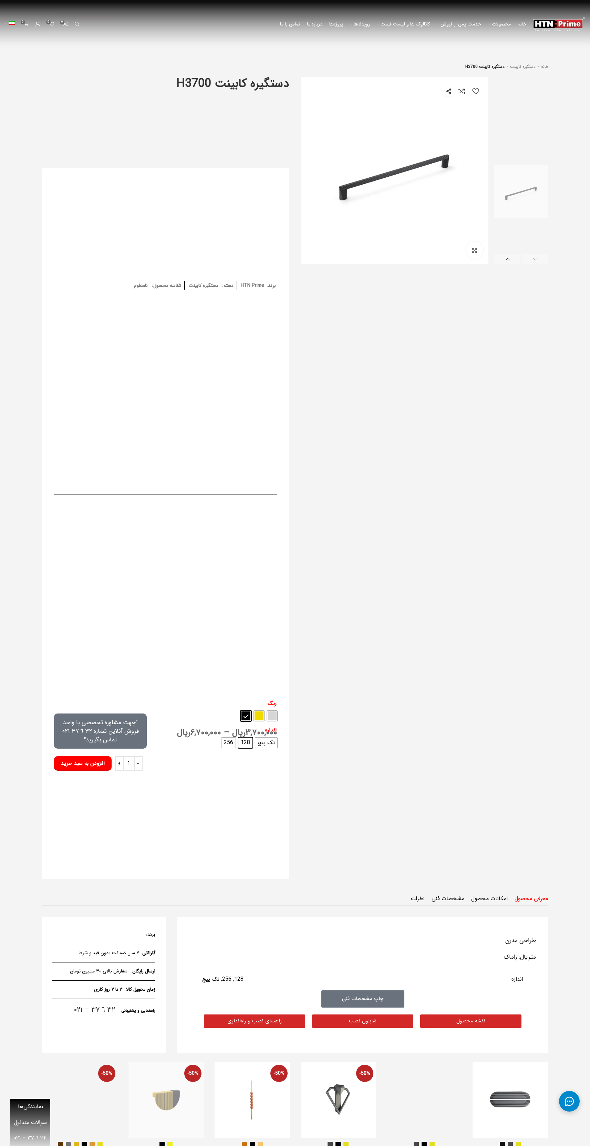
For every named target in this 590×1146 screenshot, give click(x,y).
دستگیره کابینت (522, 66)
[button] (535, 259)
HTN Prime (252, 285)
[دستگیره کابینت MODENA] (166, 1100)
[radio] (272, 716)
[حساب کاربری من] (38, 24)
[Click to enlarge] (474, 250)
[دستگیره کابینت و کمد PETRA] (252, 1100)
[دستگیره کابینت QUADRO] (80, 1100)
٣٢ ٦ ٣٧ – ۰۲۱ (94, 1009)
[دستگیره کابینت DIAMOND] (338, 1100)
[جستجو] (77, 24)
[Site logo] (559, 24)
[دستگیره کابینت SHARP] (424, 1100)
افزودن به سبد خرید (83, 763)
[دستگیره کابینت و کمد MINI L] (510, 1100)
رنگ (272, 703)
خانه (544, 66)
